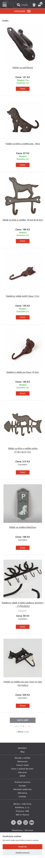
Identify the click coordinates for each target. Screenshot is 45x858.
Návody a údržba (22, 757)
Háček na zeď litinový (22, 67)
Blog (23, 751)
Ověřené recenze (22, 782)
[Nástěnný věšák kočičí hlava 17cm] (22, 292)
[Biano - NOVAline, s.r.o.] (25, 824)
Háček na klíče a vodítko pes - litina (23, 143)
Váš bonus (22, 793)
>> (28, 726)
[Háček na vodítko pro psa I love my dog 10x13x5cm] (22, 678)
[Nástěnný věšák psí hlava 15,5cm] (22, 368)
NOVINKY (22, 748)
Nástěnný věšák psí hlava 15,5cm (22, 372)
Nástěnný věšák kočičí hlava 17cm (22, 296)
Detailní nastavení (22, 853)
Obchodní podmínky (22, 789)
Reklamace (22, 761)
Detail (22, 89)
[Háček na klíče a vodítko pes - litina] (22, 140)
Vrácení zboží (22, 765)
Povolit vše (22, 847)
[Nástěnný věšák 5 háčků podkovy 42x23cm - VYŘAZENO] (22, 599)
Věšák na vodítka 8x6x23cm (22, 527)
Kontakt (22, 785)
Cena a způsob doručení (22, 768)
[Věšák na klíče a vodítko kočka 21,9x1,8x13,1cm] (22, 445)
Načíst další (22, 720)
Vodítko (5, 20)
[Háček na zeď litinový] (22, 64)
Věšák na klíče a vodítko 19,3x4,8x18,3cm (22, 219)
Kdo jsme (22, 772)
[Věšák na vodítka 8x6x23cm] (22, 524)
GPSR (22, 776)
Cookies (22, 796)
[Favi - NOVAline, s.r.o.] (31, 824)
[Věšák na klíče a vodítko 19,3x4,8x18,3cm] (22, 216)
